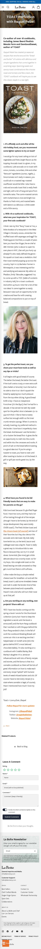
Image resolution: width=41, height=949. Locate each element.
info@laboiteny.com (8, 874)
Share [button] (7, 726)
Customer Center (27, 892)
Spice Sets (5, 898)
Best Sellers (6, 889)
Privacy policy (33, 936)
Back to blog (22, 746)
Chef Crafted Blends (9, 892)
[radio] (4, 770)
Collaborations (7, 902)
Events (4, 917)
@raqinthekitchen (24, 714)
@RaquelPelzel (25, 711)
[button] (8, 7)
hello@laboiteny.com (9, 880)
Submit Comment (12, 817)
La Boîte (11, 944)
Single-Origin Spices (9, 895)
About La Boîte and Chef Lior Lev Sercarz (11, 912)
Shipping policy (7, 940)
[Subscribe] (34, 851)
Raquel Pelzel (24, 718)
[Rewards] (5, 943)
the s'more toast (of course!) (15, 531)
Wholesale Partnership (29, 895)
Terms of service (20, 936)
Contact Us (25, 889)
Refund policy (7, 936)
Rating (5, 766)
